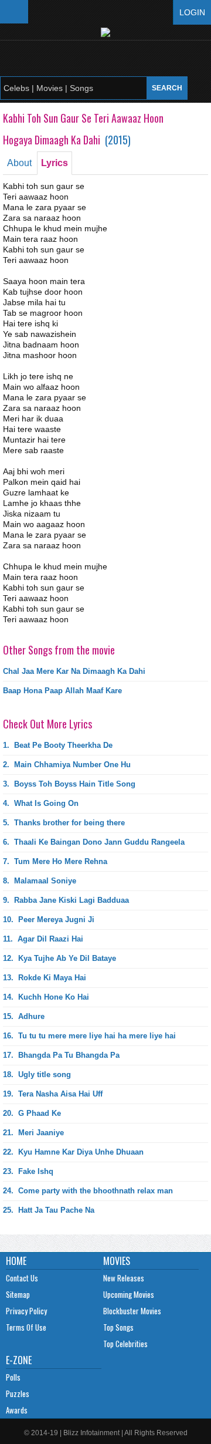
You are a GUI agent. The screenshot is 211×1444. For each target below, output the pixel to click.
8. (39, 880)
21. (33, 1132)
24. (88, 1190)
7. (55, 861)
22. (73, 1152)
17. (61, 1055)
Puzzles (17, 1393)
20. (32, 1113)
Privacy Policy (26, 1311)
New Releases (123, 1278)
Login (192, 12)
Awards (17, 1410)
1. (58, 745)
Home (16, 1261)
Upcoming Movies (128, 1294)
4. (41, 803)
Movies (116, 1261)
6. (94, 842)
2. (67, 764)
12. (59, 958)
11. (43, 938)
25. (48, 1210)
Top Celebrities (125, 1343)
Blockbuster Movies (132, 1311)
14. (46, 997)
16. (89, 1035)
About (19, 163)
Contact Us (22, 1278)
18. (37, 1074)
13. (44, 977)
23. (28, 1171)
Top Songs (118, 1327)
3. (69, 784)
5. (64, 822)
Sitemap (18, 1294)
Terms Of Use (26, 1327)
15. (24, 1016)
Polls (13, 1377)
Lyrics (54, 163)
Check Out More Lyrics (47, 723)
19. (53, 1093)
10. (48, 919)
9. (66, 900)
